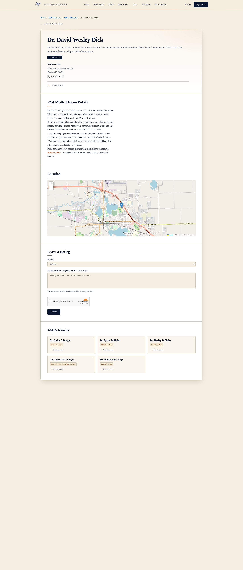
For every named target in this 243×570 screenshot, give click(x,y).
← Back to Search (53, 24)
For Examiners (161, 5)
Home (86, 5)
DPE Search (123, 5)
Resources (146, 5)
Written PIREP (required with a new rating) (70, 280)
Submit (54, 312)
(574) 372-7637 (55, 76)
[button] (121, 205)
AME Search (99, 5)
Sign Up (199, 5)
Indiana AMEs (54, 152)
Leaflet (171, 235)
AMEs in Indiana (70, 18)
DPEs (135, 5)
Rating (50, 259)
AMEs (111, 5)
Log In (188, 5)
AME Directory (54, 18)
